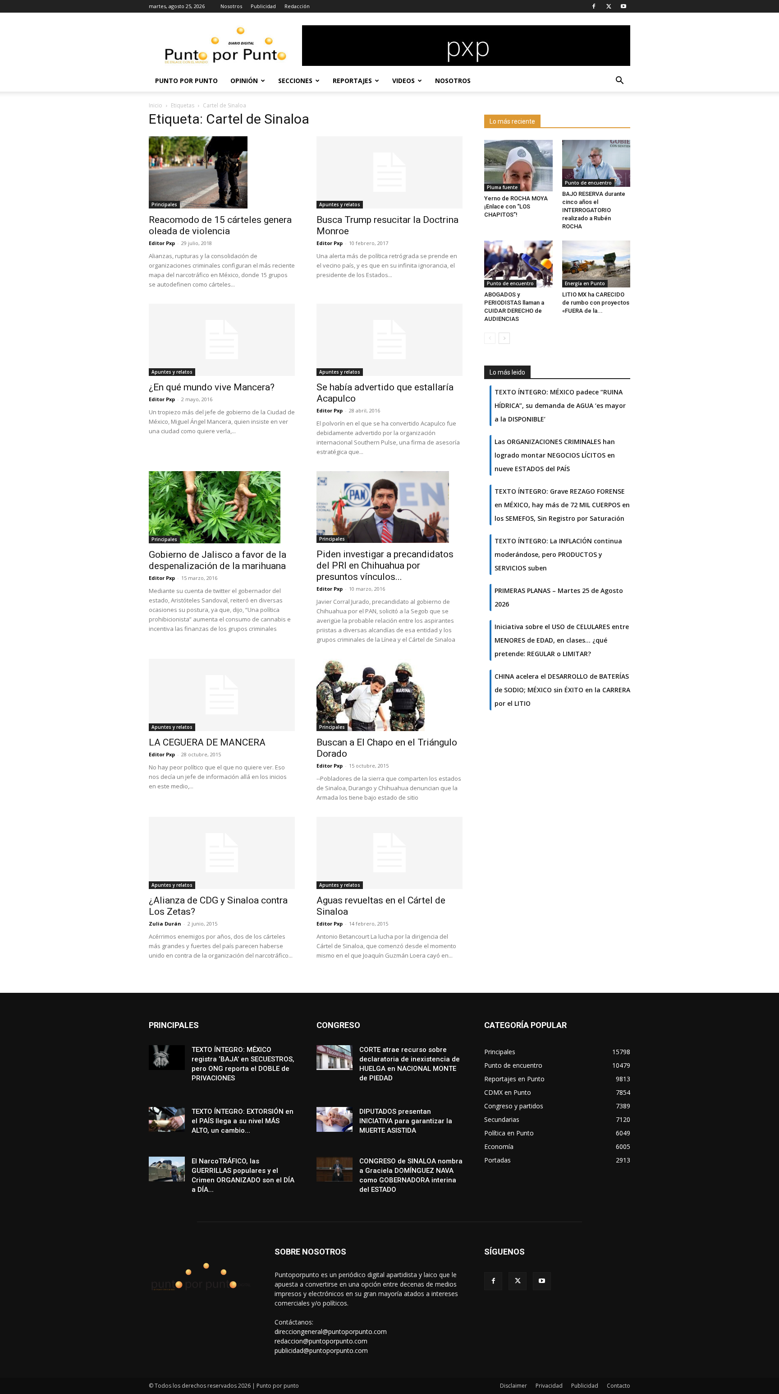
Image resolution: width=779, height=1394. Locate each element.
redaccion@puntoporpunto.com (321, 1341)
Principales (164, 204)
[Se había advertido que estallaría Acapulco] (389, 340)
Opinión (244, 80)
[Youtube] (623, 6)
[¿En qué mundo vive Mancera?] (222, 340)
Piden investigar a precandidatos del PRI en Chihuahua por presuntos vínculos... (385, 565)
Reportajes (352, 80)
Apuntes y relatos (339, 204)
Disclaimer (513, 1385)
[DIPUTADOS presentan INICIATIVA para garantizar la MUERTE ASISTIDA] (334, 1119)
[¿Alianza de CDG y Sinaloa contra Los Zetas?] (222, 853)
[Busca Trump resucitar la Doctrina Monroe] (389, 172)
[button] (619, 81)
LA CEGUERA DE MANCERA (207, 742)
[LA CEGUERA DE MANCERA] (222, 695)
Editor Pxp (162, 243)
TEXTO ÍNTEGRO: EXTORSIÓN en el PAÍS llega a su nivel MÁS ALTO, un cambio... (242, 1121)
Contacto (618, 1385)
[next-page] (504, 338)
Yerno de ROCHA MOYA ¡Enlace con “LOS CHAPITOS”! (516, 206)
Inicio (155, 105)
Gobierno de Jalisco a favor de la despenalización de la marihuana (217, 560)
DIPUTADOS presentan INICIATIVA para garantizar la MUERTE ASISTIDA (405, 1121)
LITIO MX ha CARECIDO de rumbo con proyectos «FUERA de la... (595, 302)
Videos (403, 80)
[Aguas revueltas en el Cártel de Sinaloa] (389, 853)
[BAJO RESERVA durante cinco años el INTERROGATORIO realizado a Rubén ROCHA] (596, 163)
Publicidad (263, 6)
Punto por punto (186, 80)
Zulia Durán (165, 923)
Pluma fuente (502, 187)
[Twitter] (608, 6)
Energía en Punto (585, 283)
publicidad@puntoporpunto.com (321, 1350)
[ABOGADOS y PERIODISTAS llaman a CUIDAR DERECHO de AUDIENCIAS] (518, 264)
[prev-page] (489, 338)
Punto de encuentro (588, 183)
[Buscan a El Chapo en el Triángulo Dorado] (389, 695)
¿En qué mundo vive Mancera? (212, 387)
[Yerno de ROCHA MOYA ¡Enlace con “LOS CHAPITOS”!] (518, 165)
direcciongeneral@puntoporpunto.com (331, 1331)
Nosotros (231, 6)
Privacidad (549, 1385)
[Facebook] (593, 6)
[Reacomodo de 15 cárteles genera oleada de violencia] (222, 172)
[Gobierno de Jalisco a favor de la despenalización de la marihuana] (222, 507)
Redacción (297, 6)
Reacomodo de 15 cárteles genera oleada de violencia (220, 225)
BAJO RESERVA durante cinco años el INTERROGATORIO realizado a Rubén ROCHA (593, 210)
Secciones (295, 80)
